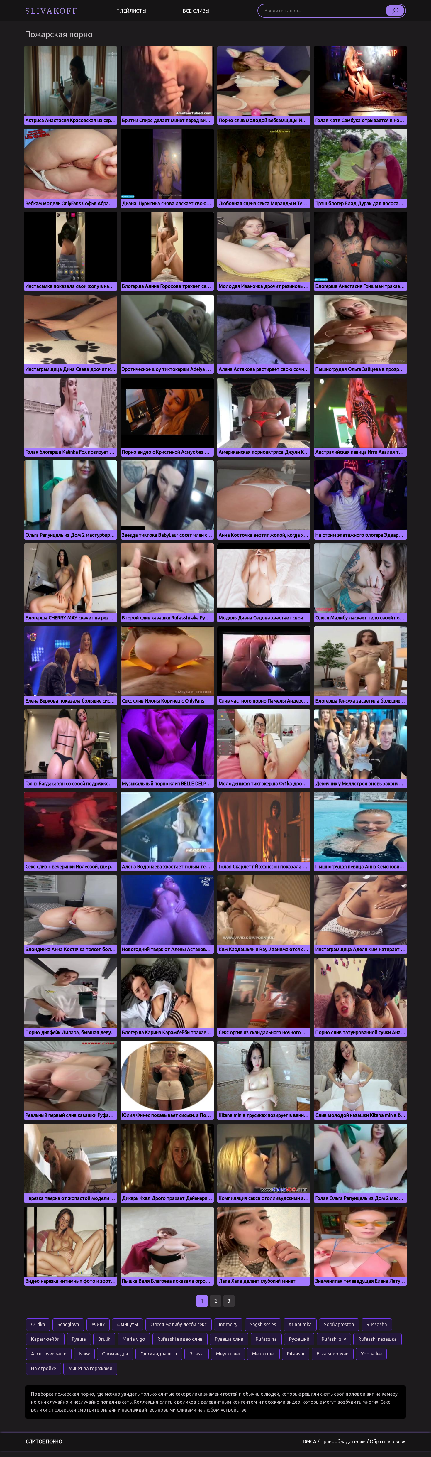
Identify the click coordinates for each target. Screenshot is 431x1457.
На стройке (43, 1368)
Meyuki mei (228, 1353)
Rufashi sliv (334, 1339)
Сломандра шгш (158, 1353)
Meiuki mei (263, 1353)
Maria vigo (134, 1339)
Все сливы (196, 10)
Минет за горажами (90, 1368)
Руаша (79, 1339)
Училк (98, 1324)
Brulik (104, 1339)
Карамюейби (45, 1339)
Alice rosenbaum (49, 1353)
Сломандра (115, 1353)
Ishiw (84, 1353)
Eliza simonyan (333, 1353)
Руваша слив (229, 1339)
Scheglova (68, 1324)
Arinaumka (300, 1324)
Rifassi (196, 1353)
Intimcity (228, 1324)
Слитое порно (44, 1441)
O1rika (38, 1324)
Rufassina (266, 1339)
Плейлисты (131, 10)
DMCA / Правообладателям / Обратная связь (354, 1441)
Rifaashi (295, 1353)
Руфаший (299, 1339)
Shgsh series (263, 1324)
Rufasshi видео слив (180, 1339)
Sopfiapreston (339, 1324)
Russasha (376, 1324)
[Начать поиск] (395, 10)
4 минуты (127, 1324)
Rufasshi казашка (377, 1339)
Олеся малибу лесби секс (178, 1324)
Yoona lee (371, 1353)
